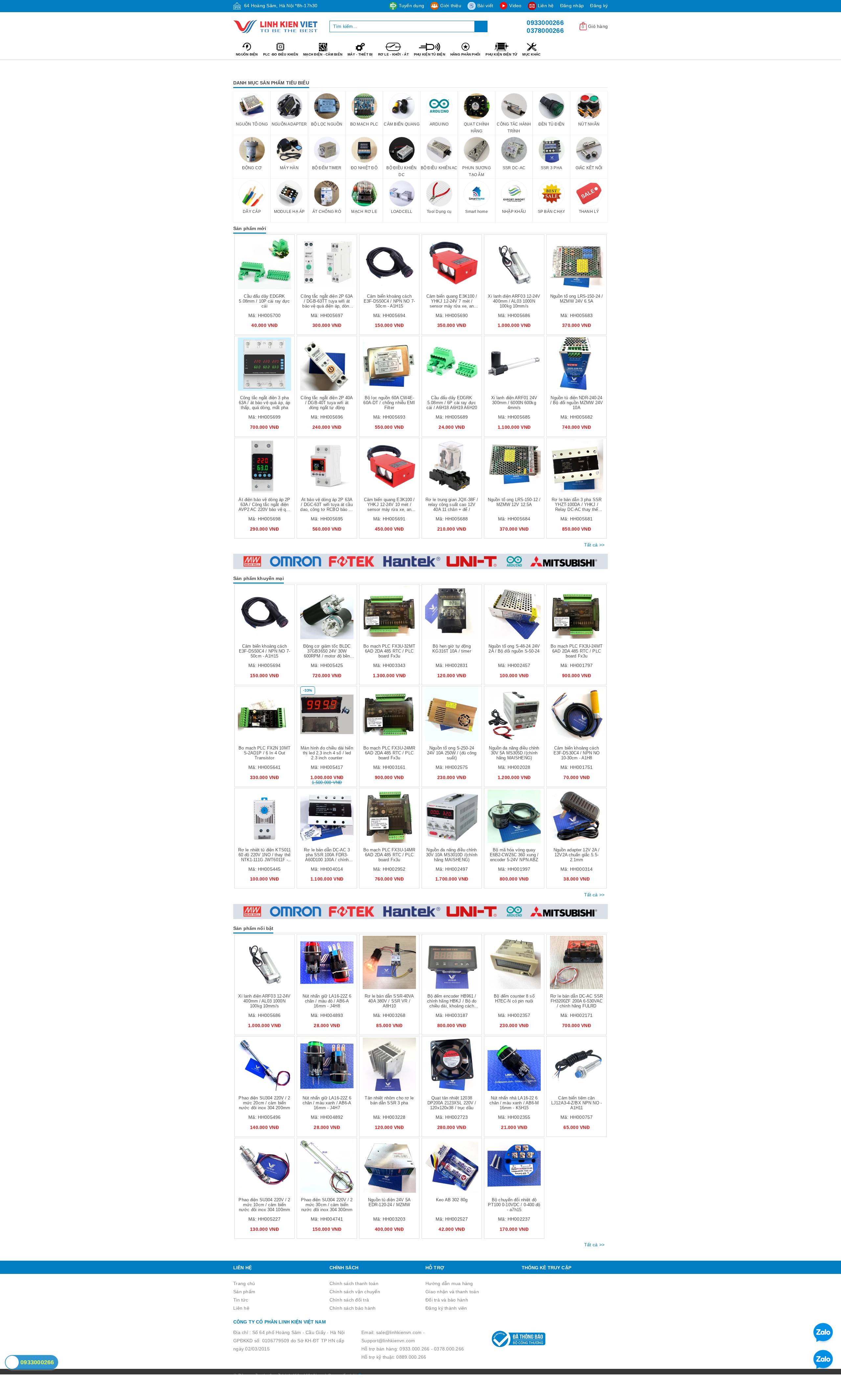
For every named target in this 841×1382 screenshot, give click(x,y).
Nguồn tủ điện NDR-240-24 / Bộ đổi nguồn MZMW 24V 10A (576, 402)
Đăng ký (599, 5)
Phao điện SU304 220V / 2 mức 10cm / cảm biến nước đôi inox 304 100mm (264, 1204)
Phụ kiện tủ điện (429, 54)
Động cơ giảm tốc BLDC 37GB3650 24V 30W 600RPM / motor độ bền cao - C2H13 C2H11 (327, 653)
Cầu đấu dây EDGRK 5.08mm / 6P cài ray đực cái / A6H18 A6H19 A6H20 (451, 402)
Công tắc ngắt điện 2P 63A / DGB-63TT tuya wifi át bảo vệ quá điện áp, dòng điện (327, 303)
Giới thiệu (450, 5)
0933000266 (545, 22)
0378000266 (545, 30)
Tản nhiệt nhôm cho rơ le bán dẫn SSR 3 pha (389, 1100)
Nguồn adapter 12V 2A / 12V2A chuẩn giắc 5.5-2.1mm (577, 854)
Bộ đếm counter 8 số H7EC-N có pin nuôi (514, 998)
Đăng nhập (572, 5)
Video (515, 5)
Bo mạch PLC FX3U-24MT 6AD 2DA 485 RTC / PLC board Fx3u (576, 651)
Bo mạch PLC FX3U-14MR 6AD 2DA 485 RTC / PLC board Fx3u (389, 854)
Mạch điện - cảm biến (322, 54)
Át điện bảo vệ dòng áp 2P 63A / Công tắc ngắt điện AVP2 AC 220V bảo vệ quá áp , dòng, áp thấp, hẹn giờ (264, 507)
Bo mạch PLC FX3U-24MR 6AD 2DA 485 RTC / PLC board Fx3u (389, 753)
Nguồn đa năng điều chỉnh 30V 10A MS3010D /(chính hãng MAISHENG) (452, 854)
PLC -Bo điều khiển (280, 54)
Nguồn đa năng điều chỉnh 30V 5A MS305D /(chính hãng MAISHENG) (514, 753)
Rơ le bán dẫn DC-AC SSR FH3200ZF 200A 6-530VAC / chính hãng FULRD (576, 1001)
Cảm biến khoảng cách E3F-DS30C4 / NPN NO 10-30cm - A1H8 (577, 753)
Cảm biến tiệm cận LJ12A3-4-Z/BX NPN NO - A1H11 (576, 1102)
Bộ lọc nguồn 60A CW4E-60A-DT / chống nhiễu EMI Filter (389, 402)
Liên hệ (546, 5)
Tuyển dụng (411, 5)
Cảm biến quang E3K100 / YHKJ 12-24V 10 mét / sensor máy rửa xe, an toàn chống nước (389, 507)
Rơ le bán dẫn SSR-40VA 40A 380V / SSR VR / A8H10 (389, 1001)
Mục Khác (531, 54)
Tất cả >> (594, 544)
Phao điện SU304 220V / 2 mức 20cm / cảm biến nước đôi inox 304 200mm (264, 1102)
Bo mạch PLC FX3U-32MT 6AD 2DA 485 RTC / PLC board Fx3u (389, 651)
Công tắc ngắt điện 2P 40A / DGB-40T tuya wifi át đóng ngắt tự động (327, 402)
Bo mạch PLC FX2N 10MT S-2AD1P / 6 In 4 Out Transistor (264, 753)
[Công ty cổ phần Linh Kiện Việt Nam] (276, 26)
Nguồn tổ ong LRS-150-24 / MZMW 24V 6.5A (576, 299)
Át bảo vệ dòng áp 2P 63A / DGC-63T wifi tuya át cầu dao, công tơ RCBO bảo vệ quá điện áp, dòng (326, 507)
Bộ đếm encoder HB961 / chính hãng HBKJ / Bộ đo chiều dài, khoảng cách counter (452, 1003)
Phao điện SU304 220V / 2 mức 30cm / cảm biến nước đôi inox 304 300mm (326, 1204)
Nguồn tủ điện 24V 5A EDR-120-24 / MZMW (389, 1202)
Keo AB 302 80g (451, 1199)
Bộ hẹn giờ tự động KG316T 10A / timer (451, 649)
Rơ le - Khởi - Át (393, 54)
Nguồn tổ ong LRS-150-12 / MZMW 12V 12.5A (514, 502)
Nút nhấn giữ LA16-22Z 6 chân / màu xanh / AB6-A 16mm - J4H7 (327, 1102)
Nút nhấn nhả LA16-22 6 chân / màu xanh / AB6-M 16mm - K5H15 (514, 1102)
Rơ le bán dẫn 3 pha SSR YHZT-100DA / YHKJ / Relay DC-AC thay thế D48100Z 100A (577, 507)
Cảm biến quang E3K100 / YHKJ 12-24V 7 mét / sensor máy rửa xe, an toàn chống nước (451, 303)
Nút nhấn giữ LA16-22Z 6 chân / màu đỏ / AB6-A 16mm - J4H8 (327, 1001)
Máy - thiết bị (360, 54)
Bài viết (485, 5)
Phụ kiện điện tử (501, 54)
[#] (420, 561)
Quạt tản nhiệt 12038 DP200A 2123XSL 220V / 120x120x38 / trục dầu (451, 1102)
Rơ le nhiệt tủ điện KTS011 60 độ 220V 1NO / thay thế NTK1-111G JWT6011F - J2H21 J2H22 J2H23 (264, 857)
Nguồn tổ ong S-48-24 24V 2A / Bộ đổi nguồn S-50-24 (514, 649)
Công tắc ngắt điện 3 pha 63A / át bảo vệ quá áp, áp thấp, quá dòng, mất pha (264, 402)
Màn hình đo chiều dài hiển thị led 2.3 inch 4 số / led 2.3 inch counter (327, 753)
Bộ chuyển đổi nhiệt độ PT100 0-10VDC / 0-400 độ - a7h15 (514, 1204)
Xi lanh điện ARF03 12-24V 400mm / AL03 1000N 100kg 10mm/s (514, 301)
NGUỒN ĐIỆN (247, 54)
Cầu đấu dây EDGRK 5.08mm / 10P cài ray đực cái (264, 301)
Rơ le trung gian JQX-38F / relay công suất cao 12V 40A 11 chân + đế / (451, 504)
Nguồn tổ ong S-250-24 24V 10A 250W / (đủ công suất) (452, 753)
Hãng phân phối (465, 54)
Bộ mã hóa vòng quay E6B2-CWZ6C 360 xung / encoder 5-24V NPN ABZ (514, 854)
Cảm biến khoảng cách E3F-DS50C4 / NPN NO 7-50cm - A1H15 (389, 301)
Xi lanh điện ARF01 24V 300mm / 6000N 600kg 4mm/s (514, 402)
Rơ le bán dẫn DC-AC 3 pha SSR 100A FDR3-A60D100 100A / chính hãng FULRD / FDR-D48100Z (327, 859)
